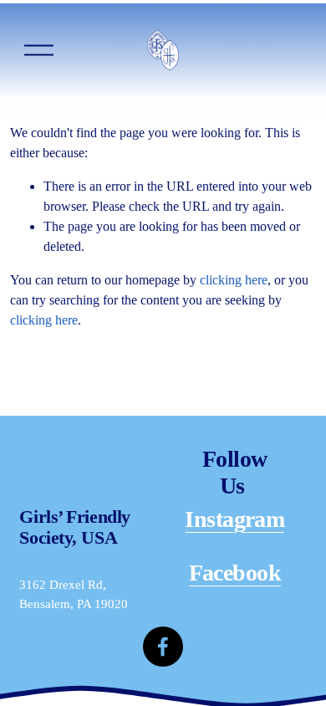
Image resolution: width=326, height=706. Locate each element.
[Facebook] (163, 647)
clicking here (233, 280)
